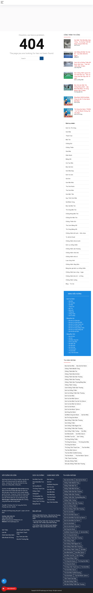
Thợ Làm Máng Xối (71, 225)
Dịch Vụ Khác (72, 315)
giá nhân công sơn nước (72, 415)
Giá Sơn (68, 178)
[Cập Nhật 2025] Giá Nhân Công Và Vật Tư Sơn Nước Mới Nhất (82, 99)
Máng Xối (76, 57)
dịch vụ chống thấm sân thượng (74, 393)
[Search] (90, 2)
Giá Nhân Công (70, 202)
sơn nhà (83, 431)
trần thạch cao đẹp (71, 458)
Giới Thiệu (5, 530)
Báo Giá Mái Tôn (71, 206)
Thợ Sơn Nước (70, 186)
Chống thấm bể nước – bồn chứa (76, 233)
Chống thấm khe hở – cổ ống (74, 276)
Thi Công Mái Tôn (78, 92)
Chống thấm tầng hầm (72, 264)
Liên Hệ (4, 532)
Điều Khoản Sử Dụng (8, 537)
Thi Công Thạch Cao (38, 488)
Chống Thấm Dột (71, 221)
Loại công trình (77, 67)
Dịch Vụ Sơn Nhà (73, 341)
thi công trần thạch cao (72, 447)
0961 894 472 (11, 516)
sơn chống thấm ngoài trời (73, 425)
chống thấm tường (70, 385)
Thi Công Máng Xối (71, 229)
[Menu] (2, 2)
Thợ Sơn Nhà (70, 190)
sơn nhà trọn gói (70, 436)
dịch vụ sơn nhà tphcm (72, 398)
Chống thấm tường (71, 280)
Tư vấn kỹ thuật (70, 237)
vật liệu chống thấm (71, 461)
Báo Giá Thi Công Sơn (74, 320)
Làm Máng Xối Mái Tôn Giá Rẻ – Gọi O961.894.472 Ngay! (82, 53)
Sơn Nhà (68, 132)
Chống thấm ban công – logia (74, 272)
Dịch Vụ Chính (71, 299)
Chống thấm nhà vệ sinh (73, 241)
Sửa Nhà (68, 151)
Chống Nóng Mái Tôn (72, 214)
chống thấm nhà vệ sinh (72, 374)
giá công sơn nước (70, 412)
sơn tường (80, 436)
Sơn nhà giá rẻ (69, 434)
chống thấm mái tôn (71, 371)
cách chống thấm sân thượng (74, 387)
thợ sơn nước (69, 455)
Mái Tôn (68, 139)
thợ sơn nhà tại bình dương (73, 453)
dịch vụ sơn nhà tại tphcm (73, 404)
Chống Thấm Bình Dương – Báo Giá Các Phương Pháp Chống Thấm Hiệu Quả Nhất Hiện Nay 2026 (46, 516)
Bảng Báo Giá (70, 318)
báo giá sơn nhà (69, 366)
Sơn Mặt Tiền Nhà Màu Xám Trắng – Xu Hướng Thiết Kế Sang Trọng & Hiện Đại (82, 41)
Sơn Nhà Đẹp (70, 171)
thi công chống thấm (71, 439)
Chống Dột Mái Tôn (71, 217)
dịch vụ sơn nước (70, 406)
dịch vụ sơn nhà (69, 396)
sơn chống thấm (70, 423)
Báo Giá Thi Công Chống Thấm (76, 327)
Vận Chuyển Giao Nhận (23, 530)
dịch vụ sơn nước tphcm (72, 409)
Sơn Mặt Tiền (70, 194)
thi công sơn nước (70, 444)
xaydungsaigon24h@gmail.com (14, 519)
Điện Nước (69, 155)
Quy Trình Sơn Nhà (71, 198)
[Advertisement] (46, 18)
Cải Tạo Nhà (69, 163)
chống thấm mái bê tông (72, 368)
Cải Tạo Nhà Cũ (37, 486)
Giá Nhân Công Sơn (73, 340)
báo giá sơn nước (81, 366)
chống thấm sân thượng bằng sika (75, 382)
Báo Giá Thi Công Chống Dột (76, 329)
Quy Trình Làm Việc (22, 536)
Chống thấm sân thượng (73, 249)
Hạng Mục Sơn (71, 334)
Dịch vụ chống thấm (78, 79)
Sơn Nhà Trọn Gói (38, 479)
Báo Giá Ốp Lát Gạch (74, 331)
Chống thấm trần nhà (72, 252)
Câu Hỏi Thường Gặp (22, 539)
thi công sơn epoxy (70, 442)
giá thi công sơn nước (71, 417)
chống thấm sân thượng (72, 379)
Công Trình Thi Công (38, 501)
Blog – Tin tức (70, 284)
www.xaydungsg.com (13, 521)
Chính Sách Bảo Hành (8, 535)
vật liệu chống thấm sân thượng (75, 463)
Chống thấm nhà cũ (72, 256)
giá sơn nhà (84, 415)
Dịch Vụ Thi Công (78, 114)
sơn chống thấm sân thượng (73, 428)
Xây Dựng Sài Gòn (7, 479)
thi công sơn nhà (83, 442)
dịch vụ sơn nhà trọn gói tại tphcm (75, 401)
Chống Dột (69, 143)
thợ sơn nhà (85, 447)
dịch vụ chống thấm (71, 390)
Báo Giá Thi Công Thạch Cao (76, 324)
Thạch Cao (69, 136)
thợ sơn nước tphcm (81, 455)
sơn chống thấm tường (72, 431)
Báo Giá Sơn (69, 167)
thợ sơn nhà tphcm (71, 450)
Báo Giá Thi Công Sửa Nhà (75, 322)
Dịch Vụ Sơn (77, 45)
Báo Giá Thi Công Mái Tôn (75, 326)
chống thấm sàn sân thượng (73, 376)
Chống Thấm (70, 147)
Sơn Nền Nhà (70, 182)
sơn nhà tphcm (80, 434)
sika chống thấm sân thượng (74, 420)
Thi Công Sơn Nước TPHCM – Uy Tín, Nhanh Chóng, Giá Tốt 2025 (82, 111)
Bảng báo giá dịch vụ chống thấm (76, 268)
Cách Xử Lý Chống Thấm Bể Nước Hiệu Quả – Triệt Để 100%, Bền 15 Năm (82, 64)
